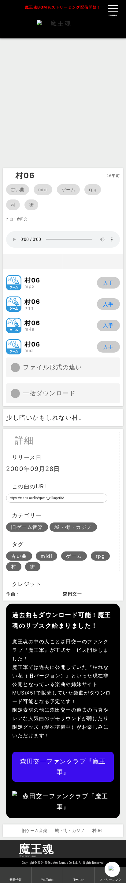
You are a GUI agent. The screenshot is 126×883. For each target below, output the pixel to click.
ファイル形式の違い (52, 367)
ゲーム (68, 189)
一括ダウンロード (49, 393)
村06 (25, 175)
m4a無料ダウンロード (108, 325)
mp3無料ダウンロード (108, 283)
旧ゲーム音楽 (27, 527)
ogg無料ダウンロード (108, 304)
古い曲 (17, 189)
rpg (92, 189)
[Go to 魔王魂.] (8, 830)
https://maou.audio (27, 856)
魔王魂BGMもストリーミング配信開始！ (63, 7)
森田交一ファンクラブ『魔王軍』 (63, 767)
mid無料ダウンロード (108, 347)
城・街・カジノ (73, 527)
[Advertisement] (63, 102)
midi (42, 189)
